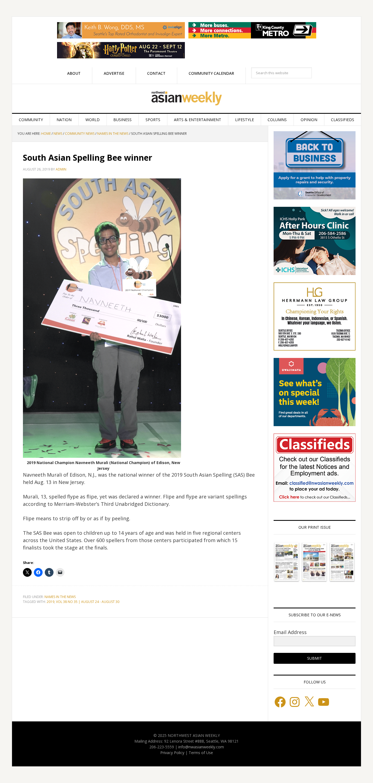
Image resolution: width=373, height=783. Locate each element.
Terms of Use (201, 752)
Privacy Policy (172, 752)
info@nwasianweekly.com (201, 746)
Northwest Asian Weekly (186, 98)
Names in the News (60, 596)
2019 (50, 601)
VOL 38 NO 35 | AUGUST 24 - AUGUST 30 (87, 601)
